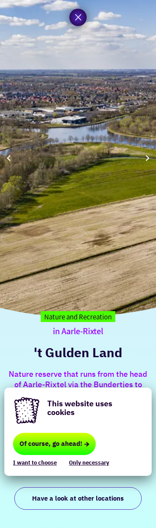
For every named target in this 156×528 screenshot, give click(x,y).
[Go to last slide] (8, 158)
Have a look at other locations (78, 498)
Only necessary (89, 462)
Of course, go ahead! (51, 443)
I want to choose (35, 462)
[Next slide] (147, 158)
